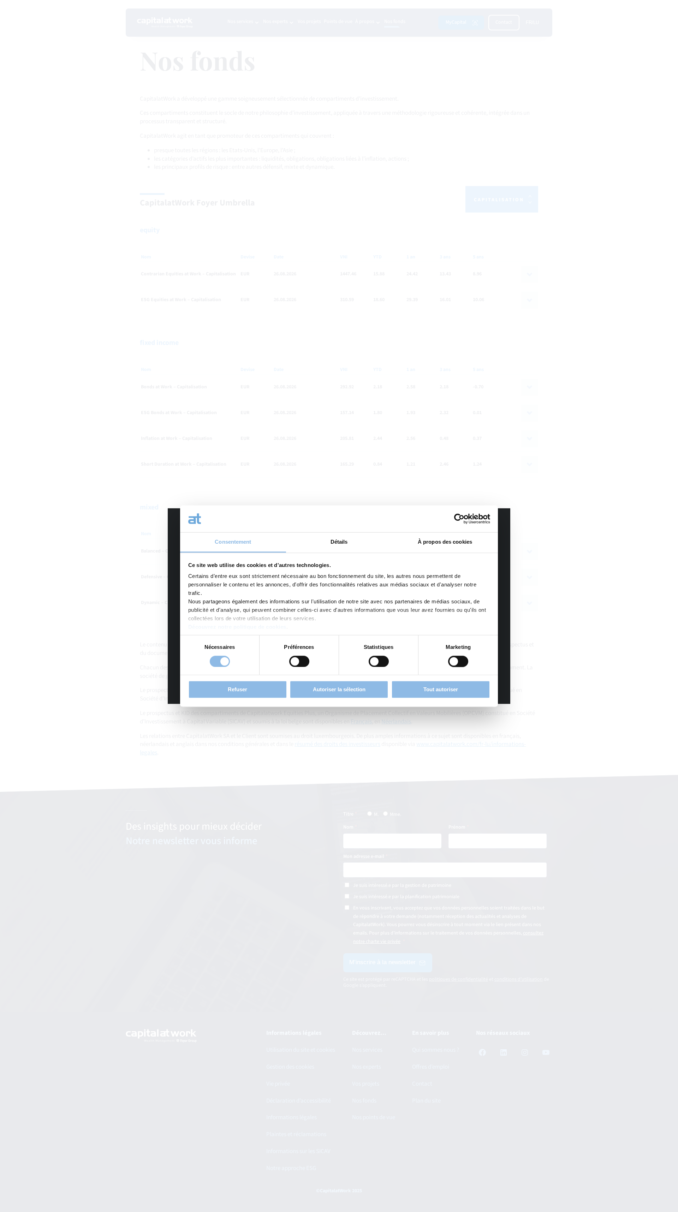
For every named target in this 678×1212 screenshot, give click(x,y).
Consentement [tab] (233, 542)
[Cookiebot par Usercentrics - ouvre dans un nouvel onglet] (459, 518)
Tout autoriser (440, 690)
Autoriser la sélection (339, 690)
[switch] (299, 661)
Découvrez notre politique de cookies (237, 627)
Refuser (237, 690)
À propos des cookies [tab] (445, 542)
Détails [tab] (339, 542)
